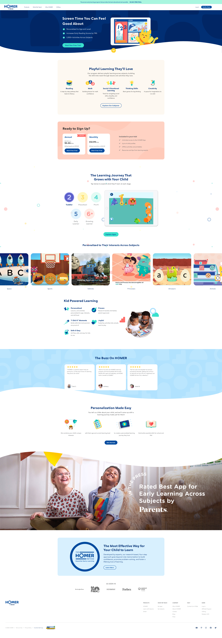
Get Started (111, 442)
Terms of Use (19, 627)
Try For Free (206, 7)
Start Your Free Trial (73, 45)
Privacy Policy (28, 627)
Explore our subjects (111, 105)
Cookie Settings (38, 627)
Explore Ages (111, 234)
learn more (110, 567)
